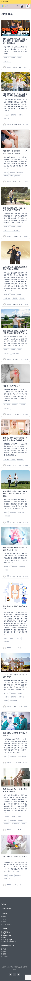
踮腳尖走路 (7, 516)
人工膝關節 (7, 404)
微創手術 (15, 566)
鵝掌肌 (6, 175)
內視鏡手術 (7, 566)
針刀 (6, 570)
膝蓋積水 (20, 817)
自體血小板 (7, 879)
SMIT (6, 638)
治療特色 (3, 954)
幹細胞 (11, 638)
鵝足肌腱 (18, 175)
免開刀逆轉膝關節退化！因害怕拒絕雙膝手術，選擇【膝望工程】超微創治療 (15, 41)
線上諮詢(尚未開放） (7, 924)
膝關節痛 (21, 115)
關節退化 (22, 298)
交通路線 (3, 919)
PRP (6, 875)
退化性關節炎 (16, 230)
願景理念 (3, 951)
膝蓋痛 (13, 57)
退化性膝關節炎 (22, 756)
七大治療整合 (5, 956)
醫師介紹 (3, 949)
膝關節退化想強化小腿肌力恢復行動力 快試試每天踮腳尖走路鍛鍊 (15, 493)
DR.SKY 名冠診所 (23, 966)
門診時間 (3, 916)
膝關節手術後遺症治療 (11, 386)
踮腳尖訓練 (21, 512)
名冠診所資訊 (5, 1)
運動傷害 (15, 298)
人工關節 (15, 404)
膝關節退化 (7, 61)
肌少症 (6, 512)
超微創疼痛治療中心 (7, 908)
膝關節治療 (13, 115)
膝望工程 (7, 57)
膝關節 (19, 57)
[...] (9, 53)
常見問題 (3, 921)
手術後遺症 (22, 404)
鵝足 (12, 175)
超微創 (6, 700)
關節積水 (24, 823)
